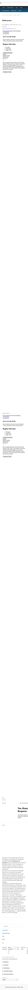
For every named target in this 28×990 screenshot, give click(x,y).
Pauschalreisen (10, 7)
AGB (22, 987)
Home (3, 7)
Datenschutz (8, 987)
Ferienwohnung (5, 10)
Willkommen (7, 20)
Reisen (3, 939)
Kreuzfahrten (13, 10)
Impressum (13, 987)
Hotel (17, 7)
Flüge (21, 7)
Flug (3, 936)
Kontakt (18, 987)
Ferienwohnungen (6, 933)
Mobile (19, 10)
